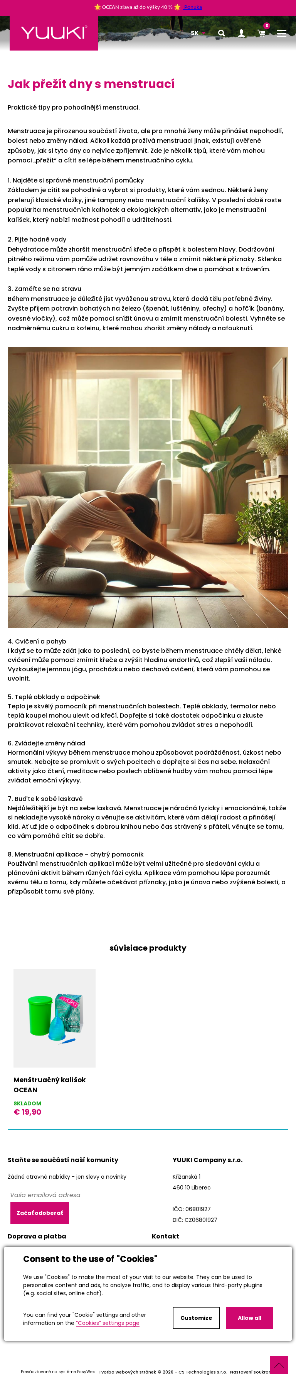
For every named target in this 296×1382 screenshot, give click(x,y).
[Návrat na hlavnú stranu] (54, 33)
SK (195, 33)
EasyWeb (86, 1372)
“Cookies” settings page (108, 1323)
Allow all (249, 1318)
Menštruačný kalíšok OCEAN (49, 1085)
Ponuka (193, 7)
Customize (196, 1318)
